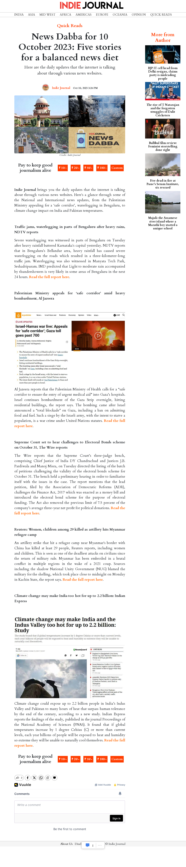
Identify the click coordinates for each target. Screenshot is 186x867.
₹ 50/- (88, 168)
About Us (66, 844)
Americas (84, 15)
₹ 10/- (63, 168)
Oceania (120, 15)
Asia (31, 15)
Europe (102, 15)
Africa (65, 15)
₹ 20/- (75, 168)
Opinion (139, 15)
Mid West (47, 15)
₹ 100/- (102, 168)
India (19, 15)
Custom (117, 168)
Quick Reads (161, 15)
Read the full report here (49, 277)
